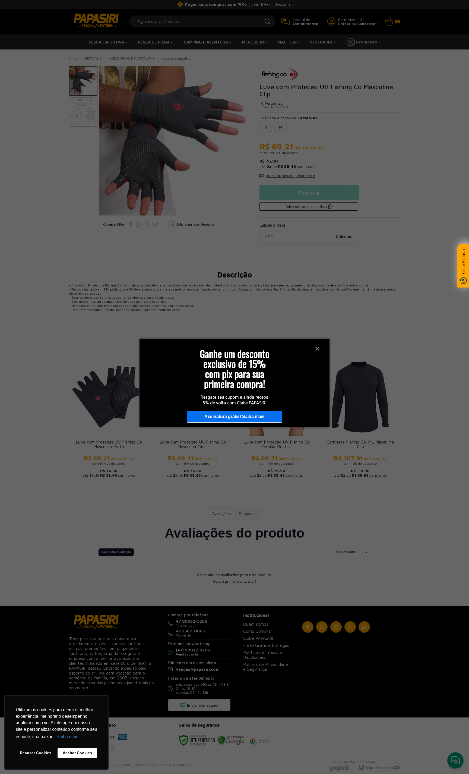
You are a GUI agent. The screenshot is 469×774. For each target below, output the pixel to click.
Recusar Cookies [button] (35, 753)
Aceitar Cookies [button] (77, 753)
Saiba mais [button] (67, 736)
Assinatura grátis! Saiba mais (234, 416)
